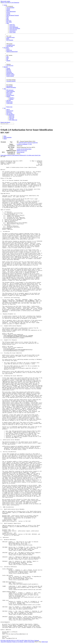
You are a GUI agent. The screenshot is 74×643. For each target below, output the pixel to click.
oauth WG (35, 142)
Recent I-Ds (9, 50)
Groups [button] (5, 5)
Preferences (9, 112)
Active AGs (12, 24)
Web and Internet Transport (12, 15)
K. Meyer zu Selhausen (22, 144)
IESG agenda (9, 92)
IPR (13, 155)
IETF (2, 640)
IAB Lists (11, 118)
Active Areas (12, 25)
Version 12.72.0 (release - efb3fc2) (20, 641)
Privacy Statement (35, 640)
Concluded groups (10, 45)
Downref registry (10, 95)
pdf (23, 149)
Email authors (4, 155)
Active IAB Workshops (14, 28)
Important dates (9, 73)
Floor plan (8, 70)
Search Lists (37, 155)
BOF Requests (9, 40)
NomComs (8, 94)
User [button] (4, 108)
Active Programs (13, 29)
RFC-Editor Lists (13, 119)
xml (22, 149)
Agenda (8, 68)
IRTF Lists (11, 117)
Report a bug (9, 106)
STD (7, 65)
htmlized (26, 149)
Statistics (8, 96)
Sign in (8, 109)
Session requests (10, 76)
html (19, 149)
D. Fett (30, 144)
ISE (7, 59)
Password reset (9, 110)
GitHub (43, 641)
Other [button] (4, 88)
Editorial (8, 60)
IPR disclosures (9, 90)
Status (4, 136)
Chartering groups (10, 37)
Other (7, 23)
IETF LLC (8, 20)
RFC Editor (9, 21)
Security (8, 14)
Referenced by (23, 155)
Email (46, 641)
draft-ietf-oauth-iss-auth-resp (25, 142)
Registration (9, 72)
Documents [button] (6, 47)
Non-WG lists (9, 46)
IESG (7, 16)
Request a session (10, 74)
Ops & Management (11, 11)
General (8, 8)
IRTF (7, 19)
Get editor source (31, 155)
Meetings (11, 99)
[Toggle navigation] (1, 126)
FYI (12, 65)
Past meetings (9, 86)
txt (17, 149)
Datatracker (16, 2)
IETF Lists (11, 116)
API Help (8, 100)
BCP (10, 65)
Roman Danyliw (20, 152)
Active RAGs (12, 31)
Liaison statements (10, 91)
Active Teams (12, 32)
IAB (7, 18)
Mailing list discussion (22, 150)
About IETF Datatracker (6, 641)
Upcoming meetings (11, 81)
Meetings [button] (5, 66)
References (17, 155)
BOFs (7, 38)
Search (7, 49)
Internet (8, 10)
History (5, 138)
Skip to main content (5, 1)
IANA (29, 640)
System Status (31, 641)
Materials (8, 69)
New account (9, 113)
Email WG (9, 155)
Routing (8, 12)
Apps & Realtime (10, 7)
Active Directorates (13, 27)
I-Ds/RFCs (11, 97)
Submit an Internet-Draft (11, 51)
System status (9, 103)
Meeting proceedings (11, 87)
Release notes (9, 101)
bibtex (30, 149)
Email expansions (7, 137)
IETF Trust (19, 640)
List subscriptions (10, 114)
